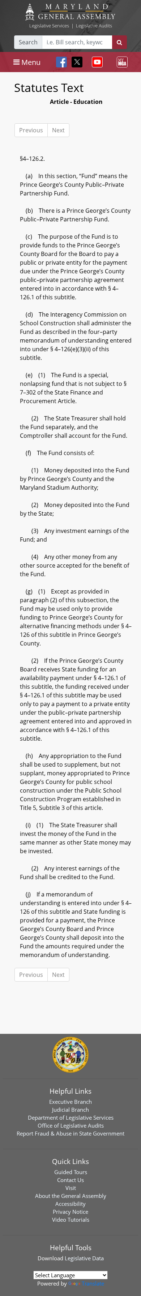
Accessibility (70, 1203)
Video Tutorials (70, 1219)
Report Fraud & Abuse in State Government (70, 1133)
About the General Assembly (70, 1195)
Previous (31, 130)
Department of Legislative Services (71, 1117)
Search (28, 42)
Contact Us (70, 1179)
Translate (93, 1283)
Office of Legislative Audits (71, 1125)
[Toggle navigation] (95, 62)
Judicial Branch (70, 1109)
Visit (70, 1187)
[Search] (119, 42)
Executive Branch (70, 1101)
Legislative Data (84, 1258)
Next (58, 130)
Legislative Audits (94, 25)
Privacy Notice (70, 1211)
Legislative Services (49, 25)
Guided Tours (70, 1172)
